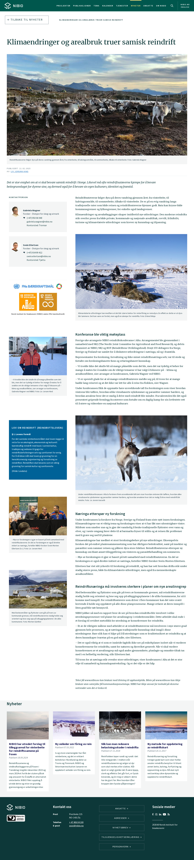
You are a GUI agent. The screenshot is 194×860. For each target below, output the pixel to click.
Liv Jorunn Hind (19, 171)
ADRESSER (121, 818)
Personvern (120, 847)
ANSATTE (121, 808)
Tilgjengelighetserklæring (121, 837)
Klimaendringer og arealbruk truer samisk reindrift (91, 20)
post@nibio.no (76, 825)
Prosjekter (63, 5)
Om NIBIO (161, 5)
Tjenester (122, 5)
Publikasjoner (82, 5)
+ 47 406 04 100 (76, 822)
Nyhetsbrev (121, 827)
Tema (96, 5)
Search (172, 6)
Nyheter (136, 5)
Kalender (107, 5)
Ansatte (148, 5)
